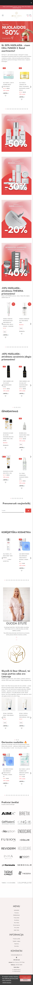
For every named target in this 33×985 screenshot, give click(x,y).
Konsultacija (16, 920)
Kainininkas (16, 946)
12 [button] (23, 580)
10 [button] (19, 580)
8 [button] (22, 498)
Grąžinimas (16, 943)
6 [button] (13, 580)
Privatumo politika (16, 938)
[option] (8, 84)
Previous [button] (2, 86)
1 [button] (13, 407)
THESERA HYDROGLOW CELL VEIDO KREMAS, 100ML (24, 320)
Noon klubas (16, 922)
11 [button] (21, 580)
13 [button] (24, 580)
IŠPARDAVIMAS (16, 915)
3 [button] (16, 407)
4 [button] (18, 407)
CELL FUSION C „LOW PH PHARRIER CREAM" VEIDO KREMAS (8, 84)
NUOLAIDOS (16, 910)
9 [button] (18, 580)
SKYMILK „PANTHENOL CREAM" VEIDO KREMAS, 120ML (8, 715)
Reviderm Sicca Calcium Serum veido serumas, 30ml (24, 435)
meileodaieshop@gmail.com (16, 955)
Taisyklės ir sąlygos (16, 941)
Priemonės (17, 913)
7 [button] (20, 498)
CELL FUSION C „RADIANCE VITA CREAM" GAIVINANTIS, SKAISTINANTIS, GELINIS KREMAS (24, 86)
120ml (5, 722)
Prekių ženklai (16, 917)
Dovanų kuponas (16, 925)
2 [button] (14, 407)
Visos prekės (16, 927)
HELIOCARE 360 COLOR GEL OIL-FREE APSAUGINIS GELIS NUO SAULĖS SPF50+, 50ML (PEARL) (8, 436)
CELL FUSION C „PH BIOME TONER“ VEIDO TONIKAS (7, 555)
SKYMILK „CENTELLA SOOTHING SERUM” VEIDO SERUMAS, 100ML (24, 715)
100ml (21, 328)
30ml (5, 332)
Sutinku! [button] (25, 979)
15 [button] (28, 580)
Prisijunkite (5, 559)
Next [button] (30, 86)
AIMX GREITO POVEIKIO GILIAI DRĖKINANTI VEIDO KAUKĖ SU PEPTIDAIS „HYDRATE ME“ (24, 557)
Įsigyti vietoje (16, 930)
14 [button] (26, 580)
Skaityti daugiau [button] (6, 982)
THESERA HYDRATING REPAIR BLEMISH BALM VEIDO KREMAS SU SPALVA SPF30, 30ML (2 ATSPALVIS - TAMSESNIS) (8, 322)
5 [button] (19, 407)
